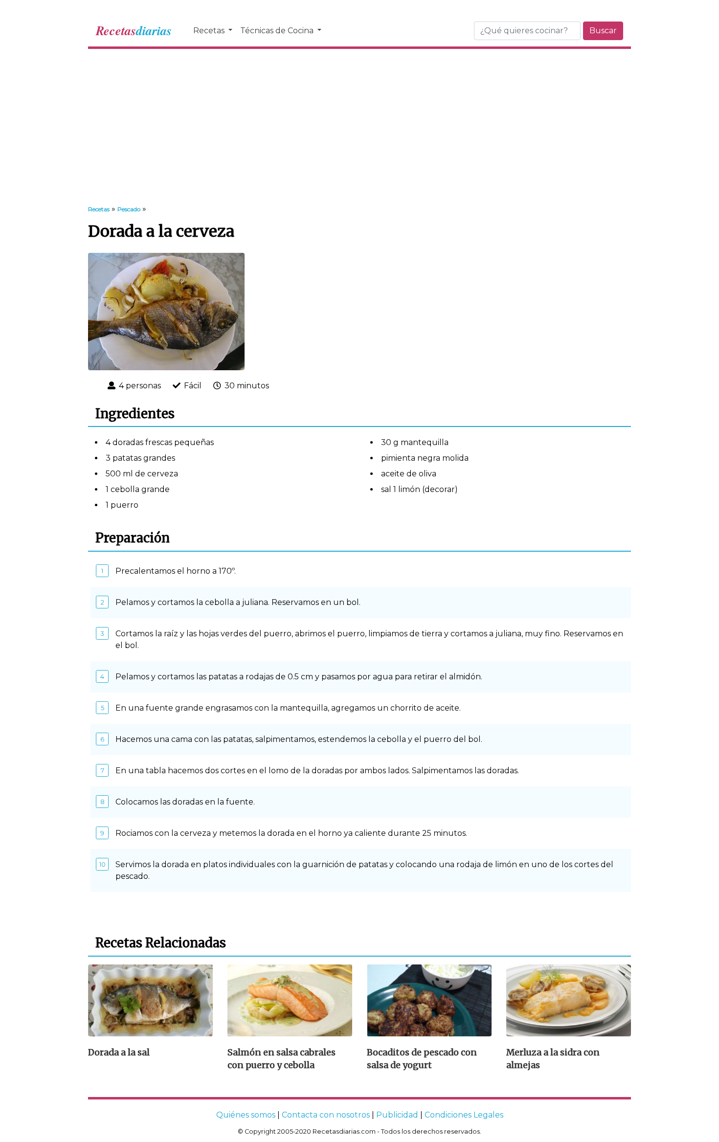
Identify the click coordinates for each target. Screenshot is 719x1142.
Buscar (603, 30)
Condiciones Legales (464, 1115)
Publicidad (397, 1115)
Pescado (128, 209)
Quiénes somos (245, 1115)
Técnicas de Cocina (277, 30)
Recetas (209, 30)
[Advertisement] (359, 127)
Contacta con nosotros (326, 1115)
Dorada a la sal (119, 1052)
